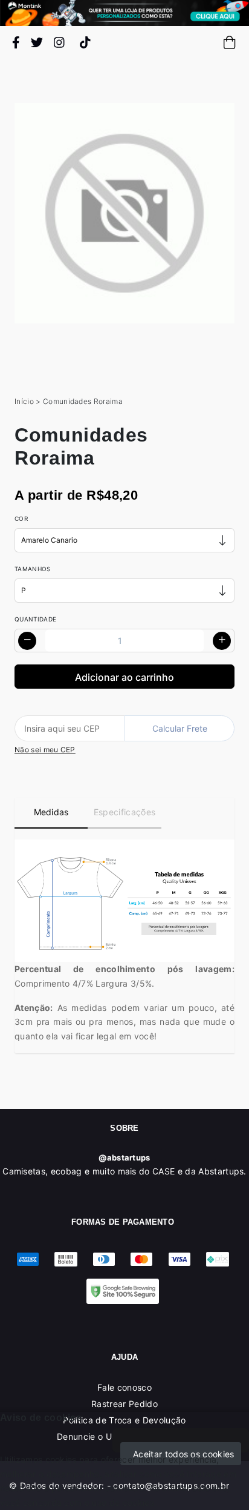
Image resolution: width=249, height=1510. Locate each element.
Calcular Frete (179, 728)
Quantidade (35, 619)
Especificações (124, 812)
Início (24, 401)
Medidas (51, 812)
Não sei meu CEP (45, 749)
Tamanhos (33, 568)
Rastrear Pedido (124, 1404)
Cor (21, 518)
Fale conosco (124, 1387)
